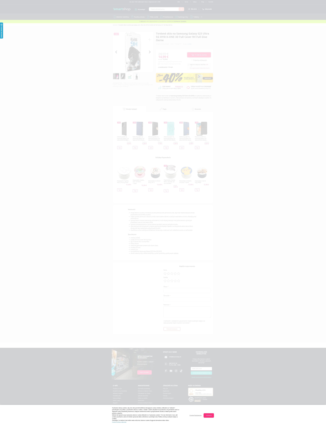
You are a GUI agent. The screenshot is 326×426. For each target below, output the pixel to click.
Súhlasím (209, 415)
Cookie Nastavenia (195, 415)
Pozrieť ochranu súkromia (119, 422)
